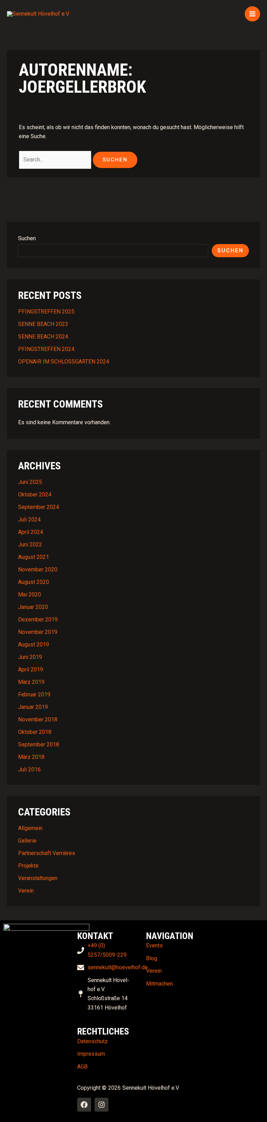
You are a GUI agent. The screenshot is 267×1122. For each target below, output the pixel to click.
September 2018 (38, 744)
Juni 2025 (30, 482)
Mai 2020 (29, 594)
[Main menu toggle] (252, 14)
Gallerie (27, 840)
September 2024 (38, 507)
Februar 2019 (34, 694)
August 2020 (33, 582)
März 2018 (31, 757)
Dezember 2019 (38, 619)
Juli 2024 (29, 519)
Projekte (28, 865)
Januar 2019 (33, 707)
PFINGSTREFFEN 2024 (46, 349)
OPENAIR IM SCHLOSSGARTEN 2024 (63, 361)
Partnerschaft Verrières (46, 853)
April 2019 (30, 669)
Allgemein (30, 828)
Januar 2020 (33, 607)
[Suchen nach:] (56, 159)
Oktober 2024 (34, 494)
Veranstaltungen (37, 878)
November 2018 (37, 719)
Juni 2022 (30, 544)
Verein (26, 890)
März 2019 (31, 682)
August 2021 (33, 557)
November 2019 (37, 632)
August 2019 (33, 644)
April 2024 (30, 532)
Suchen (27, 238)
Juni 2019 (30, 657)
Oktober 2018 (34, 732)
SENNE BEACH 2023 (43, 324)
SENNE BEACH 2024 (43, 336)
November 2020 (37, 569)
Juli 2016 (29, 769)
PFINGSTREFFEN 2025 (46, 311)
